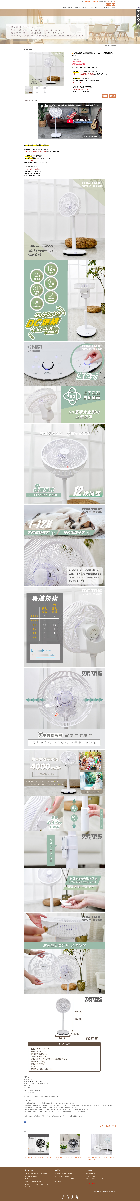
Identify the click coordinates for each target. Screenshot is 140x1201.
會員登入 (108, 4)
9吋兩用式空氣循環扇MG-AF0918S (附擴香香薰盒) (69, 1158)
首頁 (106, 45)
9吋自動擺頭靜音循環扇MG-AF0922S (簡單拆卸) (38, 1157)
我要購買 (104, 96)
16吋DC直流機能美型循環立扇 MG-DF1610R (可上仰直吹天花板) (101, 1158)
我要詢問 (112, 96)
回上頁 (108, 1126)
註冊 (113, 4)
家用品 (109, 45)
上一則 (102, 1126)
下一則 (114, 1126)
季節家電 (114, 45)
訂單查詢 (110, 1)
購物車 (105, 1)
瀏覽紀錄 (101, 1)
